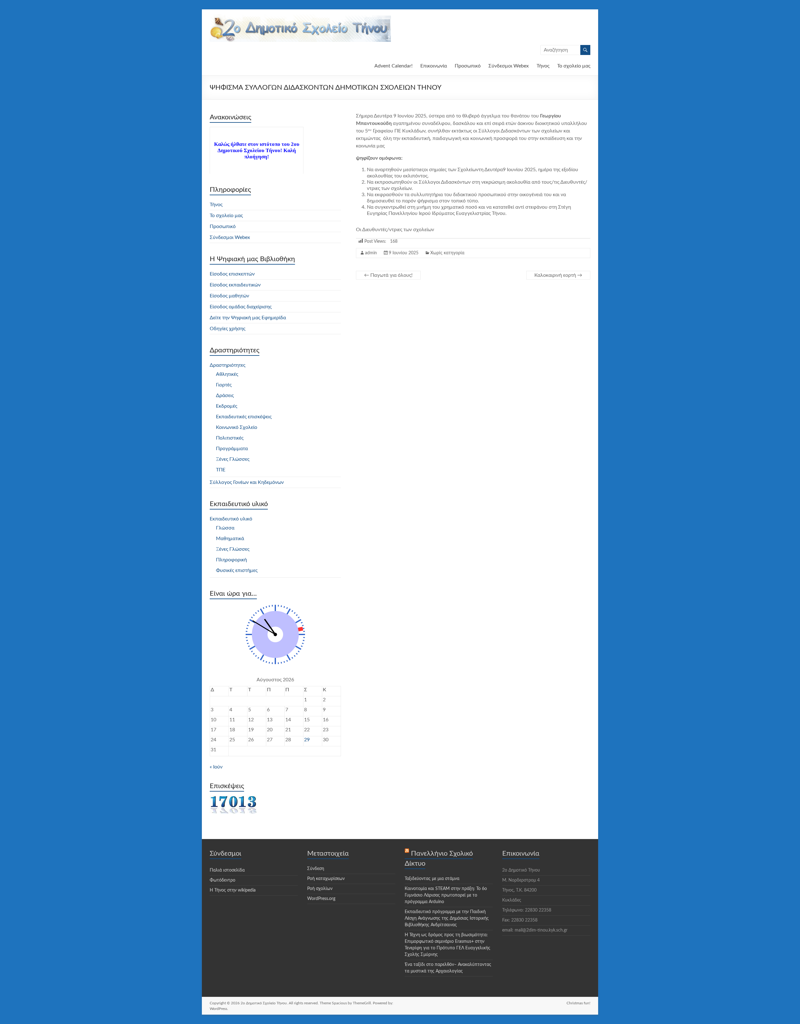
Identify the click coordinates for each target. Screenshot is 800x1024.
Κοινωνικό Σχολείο (236, 427)
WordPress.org (321, 899)
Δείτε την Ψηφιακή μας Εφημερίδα (248, 317)
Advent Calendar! (393, 65)
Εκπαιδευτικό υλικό (231, 518)
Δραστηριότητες (227, 365)
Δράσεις (225, 395)
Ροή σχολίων (319, 889)
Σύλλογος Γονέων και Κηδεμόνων (247, 482)
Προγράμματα (232, 448)
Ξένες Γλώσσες (232, 459)
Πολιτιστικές (229, 437)
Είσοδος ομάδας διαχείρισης (241, 306)
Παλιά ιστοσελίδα (227, 870)
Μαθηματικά (230, 538)
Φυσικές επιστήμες (237, 570)
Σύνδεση (315, 869)
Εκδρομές (226, 406)
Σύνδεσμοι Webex (508, 65)
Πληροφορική (231, 559)
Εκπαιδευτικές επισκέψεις (244, 416)
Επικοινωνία (433, 65)
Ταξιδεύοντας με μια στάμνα (432, 879)
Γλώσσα (225, 527)
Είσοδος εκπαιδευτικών (235, 284)
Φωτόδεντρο (222, 880)
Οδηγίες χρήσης (227, 328)
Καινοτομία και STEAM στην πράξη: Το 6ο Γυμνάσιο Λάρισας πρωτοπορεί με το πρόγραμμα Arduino (446, 895)
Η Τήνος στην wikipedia (233, 890)
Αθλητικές (227, 374)
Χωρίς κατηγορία (447, 253)
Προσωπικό (468, 65)
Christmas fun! (578, 1003)
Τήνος (543, 65)
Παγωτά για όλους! (388, 275)
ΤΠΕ (220, 469)
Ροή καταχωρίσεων (326, 879)
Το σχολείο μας (573, 65)
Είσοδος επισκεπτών (232, 273)
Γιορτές (224, 384)
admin (371, 253)
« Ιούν (216, 766)
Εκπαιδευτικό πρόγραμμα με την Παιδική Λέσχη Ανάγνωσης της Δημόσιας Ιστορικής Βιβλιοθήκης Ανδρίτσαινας (447, 918)
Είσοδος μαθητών (229, 295)
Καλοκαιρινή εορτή (558, 275)
